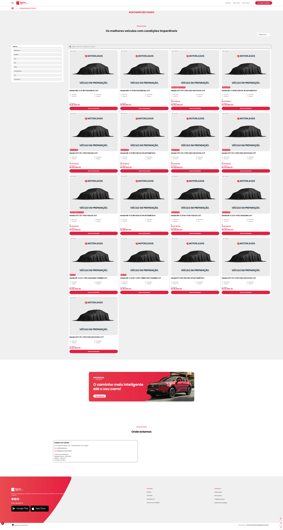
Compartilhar (74, 51)
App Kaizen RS (151, 499)
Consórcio (149, 495)
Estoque (149, 492)
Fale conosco (218, 495)
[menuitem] (228, 3)
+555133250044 (61, 448)
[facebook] (15, 499)
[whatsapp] (12, 499)
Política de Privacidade (220, 503)
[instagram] (18, 499)
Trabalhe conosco (219, 499)
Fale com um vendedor (153, 502)
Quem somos (218, 492)
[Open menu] (12, 3)
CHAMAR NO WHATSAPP (63, 451)
